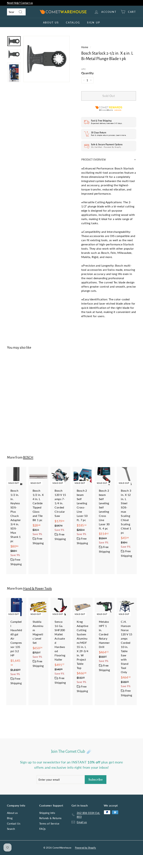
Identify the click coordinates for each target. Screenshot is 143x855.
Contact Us (13, 823)
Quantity (87, 73)
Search (11, 828)
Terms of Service (49, 823)
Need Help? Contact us (20, 2)
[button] (108, 159)
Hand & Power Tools (37, 588)
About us (51, 22)
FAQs (42, 828)
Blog (10, 818)
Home (84, 47)
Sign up (93, 22)
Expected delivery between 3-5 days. (106, 123)
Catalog (73, 22)
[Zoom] (46, 59)
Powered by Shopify (85, 847)
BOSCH (28, 457)
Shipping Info (47, 812)
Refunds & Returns (50, 818)
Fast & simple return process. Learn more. (108, 135)
